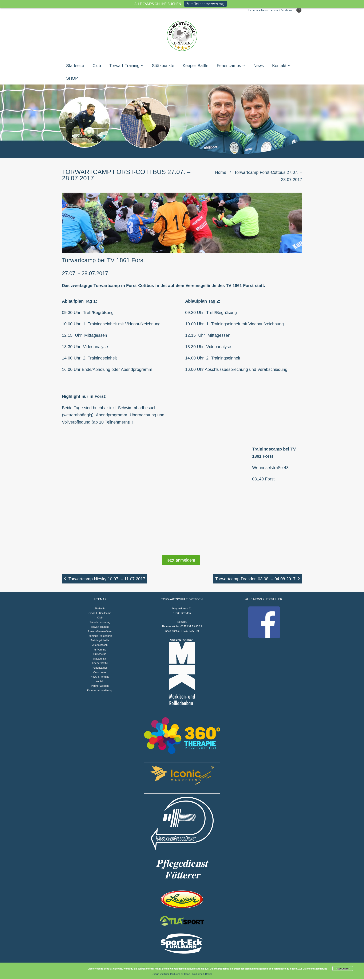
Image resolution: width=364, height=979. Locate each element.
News (258, 65)
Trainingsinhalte (100, 640)
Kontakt (279, 65)
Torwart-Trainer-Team (100, 631)
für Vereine (100, 649)
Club (96, 65)
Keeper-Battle (195, 65)
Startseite (75, 65)
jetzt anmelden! (181, 560)
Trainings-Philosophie (99, 635)
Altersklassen (100, 645)
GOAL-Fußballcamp (99, 613)
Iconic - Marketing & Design (198, 974)
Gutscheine (99, 654)
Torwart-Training (124, 65)
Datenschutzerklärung (99, 690)
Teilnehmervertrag (100, 622)
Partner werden (100, 685)
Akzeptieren (343, 968)
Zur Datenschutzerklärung (312, 968)
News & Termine (100, 676)
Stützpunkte (163, 65)
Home (220, 172)
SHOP (72, 78)
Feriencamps (229, 65)
